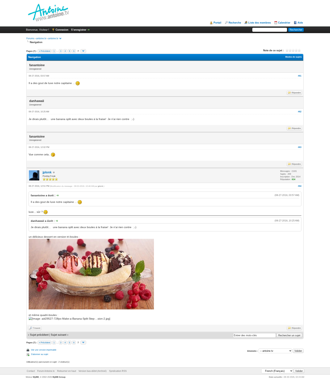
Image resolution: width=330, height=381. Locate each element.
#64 (299, 186)
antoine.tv (41, 38)
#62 (299, 111)
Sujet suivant (58, 334)
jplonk (47, 172)
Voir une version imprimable (43, 350)
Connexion (62, 29)
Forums (30, 38)
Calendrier (284, 22)
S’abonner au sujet (39, 354)
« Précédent (44, 51)
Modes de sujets (293, 57)
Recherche (235, 22)
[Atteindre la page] (83, 51)
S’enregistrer (78, 29)
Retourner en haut (66, 371)
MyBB (36, 377)
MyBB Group (59, 377)
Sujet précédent (39, 334)
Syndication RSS (118, 371)
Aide (300, 22)
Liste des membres (259, 22)
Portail (217, 22)
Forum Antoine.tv (46, 371)
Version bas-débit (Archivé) (92, 371)
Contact (31, 371)
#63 (299, 147)
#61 (299, 76)
